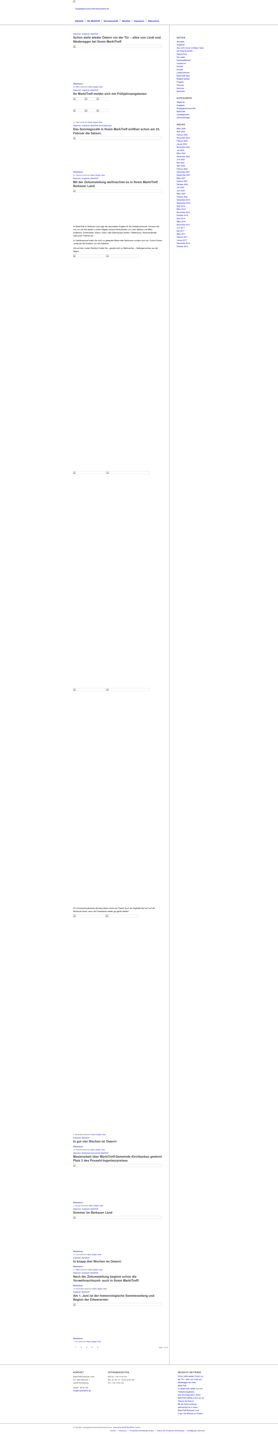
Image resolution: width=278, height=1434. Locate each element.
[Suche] (203, 21)
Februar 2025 (182, 134)
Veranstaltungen (105, 125)
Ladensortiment (183, 72)
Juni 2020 (181, 190)
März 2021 (181, 178)
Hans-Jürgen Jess (95, 87)
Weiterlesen (78, 83)
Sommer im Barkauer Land (92, 1212)
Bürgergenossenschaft (91, 1153)
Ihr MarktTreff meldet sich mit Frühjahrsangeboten (110, 93)
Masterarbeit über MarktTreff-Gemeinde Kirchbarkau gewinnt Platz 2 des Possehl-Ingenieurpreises (117, 1158)
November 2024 (183, 137)
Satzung (180, 85)
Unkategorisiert (183, 114)
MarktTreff (94, 34)
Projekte (180, 82)
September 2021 (183, 175)
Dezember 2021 (183, 171)
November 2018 (183, 212)
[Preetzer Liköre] (117, 47)
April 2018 (181, 218)
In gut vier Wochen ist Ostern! (95, 1141)
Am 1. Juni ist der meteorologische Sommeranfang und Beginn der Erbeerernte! (113, 1297)
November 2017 (183, 224)
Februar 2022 (182, 168)
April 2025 (181, 131)
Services (180, 88)
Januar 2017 (182, 240)
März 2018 (181, 221)
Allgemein (77, 34)
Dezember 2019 (183, 199)
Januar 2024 (182, 144)
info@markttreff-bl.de (82, 1390)
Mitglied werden (183, 78)
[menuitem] (79, 21)
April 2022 (181, 165)
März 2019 (181, 209)
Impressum (181, 63)
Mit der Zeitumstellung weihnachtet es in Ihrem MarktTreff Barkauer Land (115, 184)
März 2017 (181, 233)
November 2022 (183, 156)
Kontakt (180, 66)
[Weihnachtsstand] (117, 191)
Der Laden (181, 57)
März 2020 (181, 193)
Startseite (181, 91)
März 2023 (181, 153)
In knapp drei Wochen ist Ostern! (97, 1261)
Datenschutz (182, 54)
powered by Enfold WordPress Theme (126, 1427)
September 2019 (183, 203)
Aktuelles (180, 41)
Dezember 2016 (183, 243)
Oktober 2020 (182, 184)
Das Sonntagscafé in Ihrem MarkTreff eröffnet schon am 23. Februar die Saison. (116, 131)
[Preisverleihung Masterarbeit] (117, 1166)
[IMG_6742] (117, 1218)
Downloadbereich (184, 60)
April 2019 (181, 206)
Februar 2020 (182, 196)
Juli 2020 (180, 187)
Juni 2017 (181, 227)
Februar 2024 (182, 140)
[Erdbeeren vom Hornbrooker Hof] (117, 1305)
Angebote (86, 34)
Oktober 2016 (182, 246)
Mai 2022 (180, 162)
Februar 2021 (182, 181)
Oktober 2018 (182, 215)
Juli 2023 (180, 150)
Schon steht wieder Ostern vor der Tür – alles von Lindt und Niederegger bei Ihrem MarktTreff (117, 39)
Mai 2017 (180, 230)
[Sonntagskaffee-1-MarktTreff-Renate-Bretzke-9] (117, 138)
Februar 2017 (182, 237)
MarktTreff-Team (183, 75)
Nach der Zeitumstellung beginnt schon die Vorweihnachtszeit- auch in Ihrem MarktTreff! (106, 1278)
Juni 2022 (181, 159)
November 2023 (183, 147)
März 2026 (181, 128)
